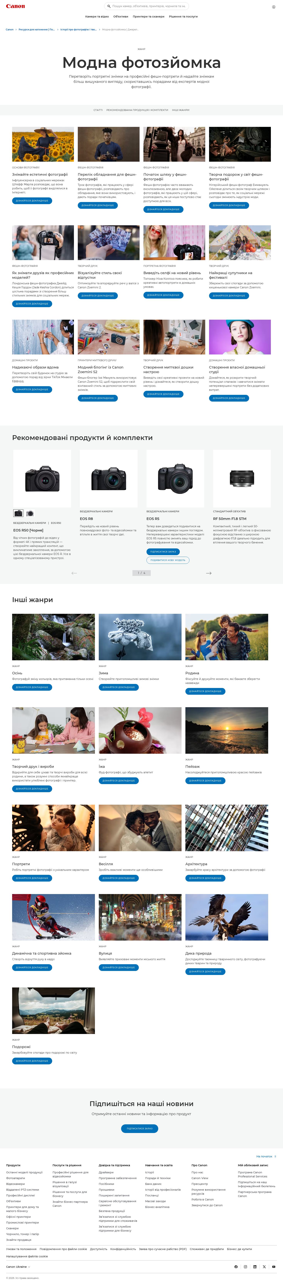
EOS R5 (153, 519)
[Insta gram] (245, 1266)
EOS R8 (86, 519)
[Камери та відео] (110, 17)
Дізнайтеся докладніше (32, 201)
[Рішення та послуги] (199, 17)
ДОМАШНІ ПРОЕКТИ (25, 360)
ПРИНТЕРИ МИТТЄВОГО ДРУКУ (97, 360)
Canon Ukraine (17, 1267)
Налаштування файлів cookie (27, 1256)
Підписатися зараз (163, 552)
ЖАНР (141, 49)
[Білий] (30, 513)
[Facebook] (236, 1266)
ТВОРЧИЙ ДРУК (87, 266)
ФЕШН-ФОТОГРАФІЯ (90, 167)
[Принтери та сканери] (165, 17)
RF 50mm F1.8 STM (229, 519)
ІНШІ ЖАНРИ (180, 109)
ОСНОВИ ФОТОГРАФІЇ (25, 167)
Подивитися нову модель (168, 560)
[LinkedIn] (254, 1266)
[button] (74, 573)
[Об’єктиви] (129, 17)
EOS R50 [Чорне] (28, 530)
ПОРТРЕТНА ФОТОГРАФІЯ (159, 266)
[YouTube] (273, 1266)
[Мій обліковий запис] (274, 7)
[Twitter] (264, 1266)
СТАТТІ (98, 109)
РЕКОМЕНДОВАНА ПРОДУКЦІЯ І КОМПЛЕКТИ (137, 109)
